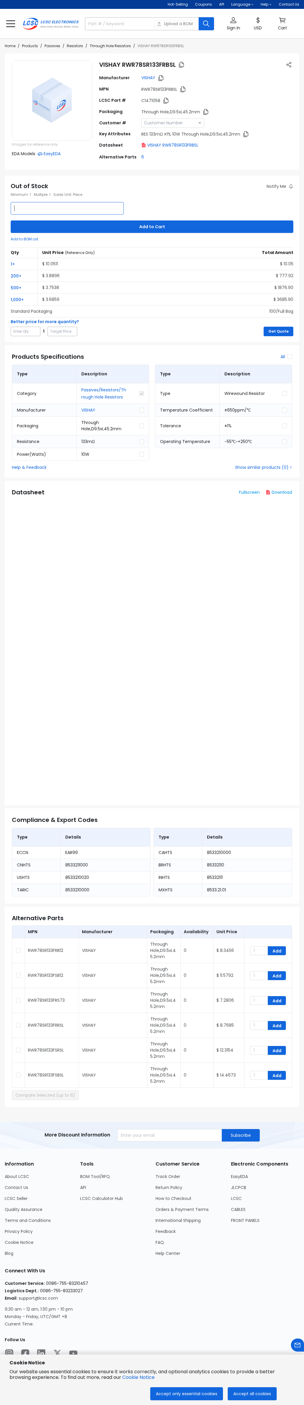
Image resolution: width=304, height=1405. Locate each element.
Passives (52, 45)
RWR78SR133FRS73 (46, 1000)
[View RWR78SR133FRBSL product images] (52, 101)
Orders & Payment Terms (182, 1209)
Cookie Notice (19, 1242)
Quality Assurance (23, 1209)
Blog (9, 1253)
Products (30, 45)
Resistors (75, 45)
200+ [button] (16, 276)
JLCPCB (238, 1187)
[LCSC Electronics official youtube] (73, 1353)
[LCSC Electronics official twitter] (57, 1353)
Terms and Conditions (28, 1220)
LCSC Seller (16, 1198)
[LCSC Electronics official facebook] (25, 1353)
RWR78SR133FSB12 (45, 975)
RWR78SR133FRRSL (46, 1025)
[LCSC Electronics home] (51, 24)
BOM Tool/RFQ (95, 1176)
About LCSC (17, 1176)
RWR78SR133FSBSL (46, 1075)
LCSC (236, 1198)
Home (10, 45)
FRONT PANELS (245, 1220)
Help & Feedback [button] (29, 467)
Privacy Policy (19, 1231)
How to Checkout (173, 1198)
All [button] (283, 357)
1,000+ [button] (17, 300)
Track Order (168, 1176)
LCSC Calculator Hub (101, 1198)
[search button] (206, 23)
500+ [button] (16, 288)
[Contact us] (297, 1345)
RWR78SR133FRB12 (45, 950)
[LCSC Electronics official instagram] (9, 1353)
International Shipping (178, 1220)
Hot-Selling (178, 4)
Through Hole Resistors (110, 45)
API (221, 4)
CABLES (238, 1209)
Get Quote (278, 331)
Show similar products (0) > (263, 467)
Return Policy (169, 1187)
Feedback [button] (166, 1231)
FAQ (160, 1242)
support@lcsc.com (38, 1298)
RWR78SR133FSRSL (46, 1050)
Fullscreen (249, 492)
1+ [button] (13, 264)
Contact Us (289, 4)
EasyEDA (239, 1176)
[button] (11, 24)
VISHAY (148, 78)
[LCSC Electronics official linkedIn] (41, 1353)
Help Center (168, 1253)
